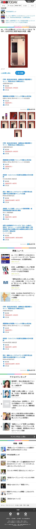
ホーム (3, 5)
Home (10, 515)
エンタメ (25, 5)
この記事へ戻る (5, 73)
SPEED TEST (18, 5)
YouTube (25, 515)
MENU (29, 1)
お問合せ (8, 518)
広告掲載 (13, 518)
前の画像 (20, 73)
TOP (18, 510)
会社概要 (19, 518)
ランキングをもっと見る (18, 437)
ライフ (32, 5)
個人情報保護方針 (26, 518)
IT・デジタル (11, 5)
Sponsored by (23, 109)
